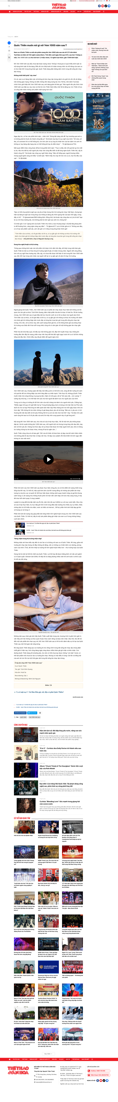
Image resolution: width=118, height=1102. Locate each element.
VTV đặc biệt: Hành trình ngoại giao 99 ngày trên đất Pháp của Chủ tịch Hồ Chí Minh (72, 885)
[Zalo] (109, 6)
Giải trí (16, 36)
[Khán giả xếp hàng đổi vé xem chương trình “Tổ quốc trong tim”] (72, 1034)
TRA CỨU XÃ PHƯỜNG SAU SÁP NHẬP (87, 0)
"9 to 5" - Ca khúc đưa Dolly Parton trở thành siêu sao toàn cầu (60, 749)
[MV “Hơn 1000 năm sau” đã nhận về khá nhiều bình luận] (48, 111)
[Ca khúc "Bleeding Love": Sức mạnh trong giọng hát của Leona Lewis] (26, 805)
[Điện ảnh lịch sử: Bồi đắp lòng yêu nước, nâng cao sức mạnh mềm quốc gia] (26, 734)
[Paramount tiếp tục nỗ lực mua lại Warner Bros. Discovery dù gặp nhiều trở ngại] (48, 967)
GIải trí (79, 11)
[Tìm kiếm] (9, 6)
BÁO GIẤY (74, 0)
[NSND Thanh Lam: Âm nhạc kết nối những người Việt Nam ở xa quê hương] (48, 851)
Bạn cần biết (97, 11)
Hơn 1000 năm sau (34, 717)
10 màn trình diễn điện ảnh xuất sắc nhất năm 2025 (100, 58)
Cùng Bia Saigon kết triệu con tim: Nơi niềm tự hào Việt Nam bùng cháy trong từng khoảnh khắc (72, 931)
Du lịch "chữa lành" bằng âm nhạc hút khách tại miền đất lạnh (24, 1022)
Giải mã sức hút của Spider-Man (23, 835)
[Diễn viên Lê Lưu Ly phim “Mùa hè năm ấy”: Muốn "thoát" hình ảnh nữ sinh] (48, 898)
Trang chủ (10, 36)
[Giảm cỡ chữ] (9, 60)
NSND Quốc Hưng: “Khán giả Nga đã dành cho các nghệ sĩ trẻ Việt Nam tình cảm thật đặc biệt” (47, 954)
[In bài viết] (9, 50)
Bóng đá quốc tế (56, 11)
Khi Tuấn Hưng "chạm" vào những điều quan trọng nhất (100, 78)
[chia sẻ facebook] (9, 46)
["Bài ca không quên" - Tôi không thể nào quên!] (72, 967)
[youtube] (102, 6)
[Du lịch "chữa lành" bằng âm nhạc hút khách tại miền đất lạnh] (24, 1012)
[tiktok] (105, 6)
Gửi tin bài (100, 0)
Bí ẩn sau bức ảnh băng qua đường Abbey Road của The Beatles (24, 930)
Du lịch (73, 11)
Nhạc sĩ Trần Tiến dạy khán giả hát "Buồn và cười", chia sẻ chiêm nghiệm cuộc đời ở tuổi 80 (24, 1000)
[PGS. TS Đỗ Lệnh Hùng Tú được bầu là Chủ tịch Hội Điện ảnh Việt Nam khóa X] (24, 898)
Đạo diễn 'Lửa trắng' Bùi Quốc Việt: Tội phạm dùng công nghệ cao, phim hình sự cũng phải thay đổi (61, 785)
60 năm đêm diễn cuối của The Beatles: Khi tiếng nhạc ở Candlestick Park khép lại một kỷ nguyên (71, 838)
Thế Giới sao (87, 11)
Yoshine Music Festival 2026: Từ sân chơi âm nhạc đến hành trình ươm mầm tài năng (47, 1000)
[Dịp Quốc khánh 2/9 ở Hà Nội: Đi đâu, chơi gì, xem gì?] (48, 875)
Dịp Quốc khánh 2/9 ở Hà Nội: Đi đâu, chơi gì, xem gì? (47, 884)
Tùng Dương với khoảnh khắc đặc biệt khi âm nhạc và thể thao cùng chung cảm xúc (48, 931)
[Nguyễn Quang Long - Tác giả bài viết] (48, 596)
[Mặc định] (9, 57)
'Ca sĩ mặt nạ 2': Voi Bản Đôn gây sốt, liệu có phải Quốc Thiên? (43, 523)
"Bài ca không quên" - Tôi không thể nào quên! (72, 976)
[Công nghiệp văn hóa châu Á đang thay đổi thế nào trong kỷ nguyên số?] (24, 851)
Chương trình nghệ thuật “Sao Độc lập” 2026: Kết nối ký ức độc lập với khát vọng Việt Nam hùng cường (72, 862)
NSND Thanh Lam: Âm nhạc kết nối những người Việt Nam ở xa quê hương (48, 862)
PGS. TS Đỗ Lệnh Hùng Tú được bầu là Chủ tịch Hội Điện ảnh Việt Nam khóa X (24, 908)
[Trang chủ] (10, 11)
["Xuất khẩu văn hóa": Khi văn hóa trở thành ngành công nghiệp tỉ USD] (24, 875)
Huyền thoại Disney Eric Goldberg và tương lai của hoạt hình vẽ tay (48, 836)
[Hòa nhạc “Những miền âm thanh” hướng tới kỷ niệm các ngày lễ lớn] (72, 1012)
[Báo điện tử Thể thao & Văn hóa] (59, 6)
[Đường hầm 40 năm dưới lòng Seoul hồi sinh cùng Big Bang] (24, 944)
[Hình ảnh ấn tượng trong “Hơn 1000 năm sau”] (48, 184)
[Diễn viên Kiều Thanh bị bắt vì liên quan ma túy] (24, 967)
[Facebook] (104, 0)
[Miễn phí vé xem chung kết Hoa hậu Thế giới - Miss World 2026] (72, 898)
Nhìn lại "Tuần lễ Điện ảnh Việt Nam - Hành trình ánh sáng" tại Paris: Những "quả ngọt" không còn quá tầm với (100, 67)
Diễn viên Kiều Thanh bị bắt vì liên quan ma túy (24, 976)
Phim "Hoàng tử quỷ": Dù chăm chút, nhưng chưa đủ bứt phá (100, 50)
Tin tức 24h (27, 11)
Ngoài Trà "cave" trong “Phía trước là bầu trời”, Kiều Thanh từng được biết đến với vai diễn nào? (72, 954)
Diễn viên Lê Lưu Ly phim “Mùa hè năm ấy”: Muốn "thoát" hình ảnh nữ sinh (48, 908)
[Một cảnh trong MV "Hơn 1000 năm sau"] (48, 363)
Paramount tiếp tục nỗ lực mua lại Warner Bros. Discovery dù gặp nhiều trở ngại (48, 977)
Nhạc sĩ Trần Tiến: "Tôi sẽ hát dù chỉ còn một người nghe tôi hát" (24, 1043)
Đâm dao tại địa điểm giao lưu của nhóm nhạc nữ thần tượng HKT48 (100, 86)
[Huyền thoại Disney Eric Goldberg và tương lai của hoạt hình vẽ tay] (48, 827)
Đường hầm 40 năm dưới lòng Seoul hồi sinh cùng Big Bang (22, 953)
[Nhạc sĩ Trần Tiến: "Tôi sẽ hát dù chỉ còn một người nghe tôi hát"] (24, 1034)
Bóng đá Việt (45, 11)
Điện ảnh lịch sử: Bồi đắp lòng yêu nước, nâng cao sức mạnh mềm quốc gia (61, 732)
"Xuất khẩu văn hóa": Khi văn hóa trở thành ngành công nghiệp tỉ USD (23, 885)
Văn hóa (65, 11)
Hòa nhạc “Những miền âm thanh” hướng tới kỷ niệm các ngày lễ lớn (72, 1022)
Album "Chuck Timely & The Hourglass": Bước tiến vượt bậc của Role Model (61, 767)
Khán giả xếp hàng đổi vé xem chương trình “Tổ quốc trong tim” (71, 1043)
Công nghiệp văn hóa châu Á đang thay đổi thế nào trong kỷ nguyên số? (24, 862)
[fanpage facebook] (99, 6)
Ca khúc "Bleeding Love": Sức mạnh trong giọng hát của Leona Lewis (60, 803)
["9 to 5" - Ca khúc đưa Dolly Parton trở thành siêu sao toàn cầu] (26, 752)
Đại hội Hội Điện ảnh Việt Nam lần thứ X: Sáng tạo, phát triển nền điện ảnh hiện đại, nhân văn (48, 1044)
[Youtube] (107, 0)
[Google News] (73, 49)
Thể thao (36, 11)
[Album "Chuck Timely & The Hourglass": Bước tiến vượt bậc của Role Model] (26, 770)
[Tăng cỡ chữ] (9, 54)
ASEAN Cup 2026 (17, 11)
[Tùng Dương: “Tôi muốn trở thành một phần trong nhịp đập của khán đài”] (72, 990)
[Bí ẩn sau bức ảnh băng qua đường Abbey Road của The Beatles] (24, 920)
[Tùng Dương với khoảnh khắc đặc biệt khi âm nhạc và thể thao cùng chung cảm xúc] (48, 920)
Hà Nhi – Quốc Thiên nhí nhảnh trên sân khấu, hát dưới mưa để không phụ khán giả (48, 530)
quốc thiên (23, 717)
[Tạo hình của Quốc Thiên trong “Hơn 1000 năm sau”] (48, 282)
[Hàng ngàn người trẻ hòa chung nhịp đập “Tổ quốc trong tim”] (48, 1012)
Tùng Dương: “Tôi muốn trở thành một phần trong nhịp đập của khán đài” (72, 1000)
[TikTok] (109, 0)
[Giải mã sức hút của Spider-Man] (24, 827)
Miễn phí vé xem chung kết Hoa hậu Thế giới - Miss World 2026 (72, 907)
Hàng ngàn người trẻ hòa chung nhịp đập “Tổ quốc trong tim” (47, 1022)
